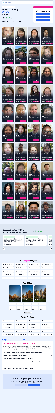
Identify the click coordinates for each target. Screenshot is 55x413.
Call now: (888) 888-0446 (45, 2)
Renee (4, 96)
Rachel (44, 212)
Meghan (5, 58)
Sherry (17, 38)
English (5, 4)
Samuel (44, 193)
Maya (30, 38)
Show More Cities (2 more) (27, 312)
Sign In (51, 2)
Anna (30, 174)
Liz (29, 116)
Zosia (17, 58)
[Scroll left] (4, 248)
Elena (17, 77)
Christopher (6, 116)
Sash (43, 58)
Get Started (10, 43)
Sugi (30, 77)
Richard (31, 212)
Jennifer (18, 174)
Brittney (44, 135)
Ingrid (17, 135)
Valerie (31, 154)
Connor (44, 174)
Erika (4, 77)
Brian (4, 174)
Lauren (5, 154)
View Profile (4, 43)
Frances (18, 193)
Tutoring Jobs (30, 2)
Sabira (4, 135)
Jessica (5, 193)
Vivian (17, 212)
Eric (4, 212)
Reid (43, 77)
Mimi (43, 96)
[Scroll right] (51, 248)
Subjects (24, 2)
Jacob (30, 58)
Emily (4, 38)
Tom (17, 96)
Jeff (17, 154)
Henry (43, 116)
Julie (43, 154)
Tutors (2, 4)
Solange (18, 116)
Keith (30, 135)
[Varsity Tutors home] (7, 2)
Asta (43, 38)
